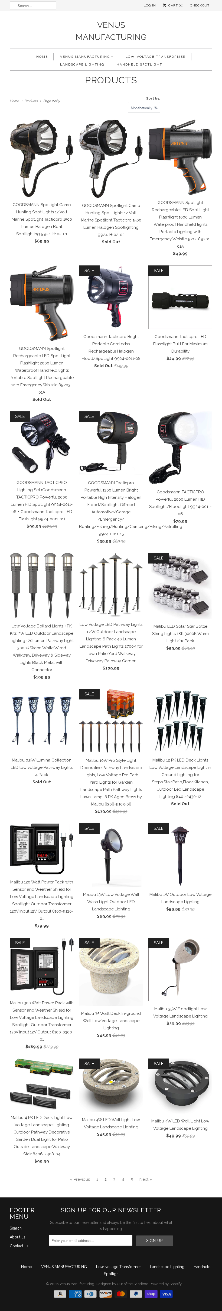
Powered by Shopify (165, 1284)
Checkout (200, 5)
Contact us (19, 1246)
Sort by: (153, 98)
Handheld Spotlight (139, 64)
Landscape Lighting (82, 64)
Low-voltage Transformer (156, 57)
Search (16, 1228)
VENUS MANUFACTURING (85, 57)
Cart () (175, 5)
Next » (145, 1179)
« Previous (80, 1179)
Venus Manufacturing (111, 31)
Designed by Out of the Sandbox (122, 1284)
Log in (150, 5)
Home (42, 57)
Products (111, 80)
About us (17, 1237)
